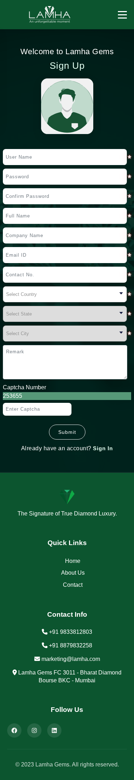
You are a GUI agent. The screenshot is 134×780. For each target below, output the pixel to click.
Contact (73, 585)
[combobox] (65, 294)
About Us (73, 573)
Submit (67, 432)
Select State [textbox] (19, 314)
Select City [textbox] (17, 333)
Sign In (103, 448)
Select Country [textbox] (21, 294)
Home (72, 561)
